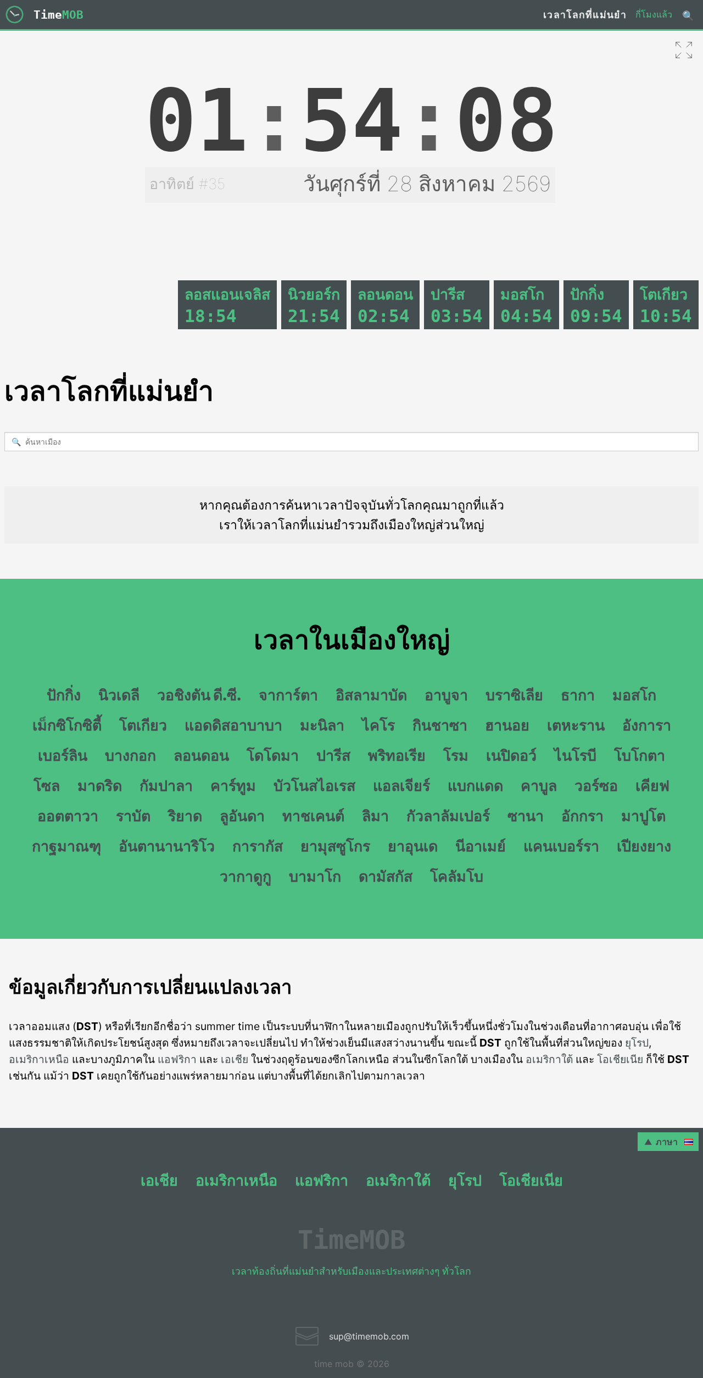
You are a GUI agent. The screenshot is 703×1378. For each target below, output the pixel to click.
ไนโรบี (575, 755)
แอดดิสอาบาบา (233, 725)
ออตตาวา (67, 815)
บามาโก (315, 876)
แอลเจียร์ (401, 785)
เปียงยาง (644, 846)
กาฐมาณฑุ (66, 846)
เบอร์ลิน (62, 755)
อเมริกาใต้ (549, 1059)
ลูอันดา (242, 815)
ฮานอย (507, 725)
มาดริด (99, 785)
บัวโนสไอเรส (314, 785)
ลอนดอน (201, 755)
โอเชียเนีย (620, 1059)
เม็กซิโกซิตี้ (67, 725)
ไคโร (378, 725)
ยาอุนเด (413, 846)
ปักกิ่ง (64, 695)
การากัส (257, 846)
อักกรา (582, 815)
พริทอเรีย (397, 755)
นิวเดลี (119, 695)
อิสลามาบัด (371, 695)
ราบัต (133, 815)
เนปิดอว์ (511, 755)
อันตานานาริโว (167, 846)
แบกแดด (475, 785)
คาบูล (539, 785)
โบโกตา (639, 755)
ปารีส (333, 755)
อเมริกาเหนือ (39, 1059)
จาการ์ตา (288, 695)
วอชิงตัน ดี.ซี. (199, 695)
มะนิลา (322, 725)
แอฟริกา (177, 1059)
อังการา (646, 725)
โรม (455, 755)
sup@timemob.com (369, 1336)
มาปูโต (643, 815)
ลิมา (375, 815)
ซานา (525, 815)
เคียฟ (652, 785)
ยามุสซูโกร (335, 846)
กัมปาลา (166, 785)
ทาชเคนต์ (313, 815)
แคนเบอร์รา (561, 846)
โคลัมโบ (456, 876)
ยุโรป (637, 1042)
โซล (47, 785)
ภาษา (669, 1141)
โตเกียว (143, 725)
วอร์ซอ (596, 785)
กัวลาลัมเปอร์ (448, 815)
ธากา (578, 695)
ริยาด (185, 815)
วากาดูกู (245, 876)
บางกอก (130, 755)
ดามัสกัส (385, 876)
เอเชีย (234, 1059)
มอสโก (634, 695)
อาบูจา (446, 695)
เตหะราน (576, 725)
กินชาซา (439, 725)
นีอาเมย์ (480, 846)
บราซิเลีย (514, 695)
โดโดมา (273, 755)
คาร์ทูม (233, 785)
